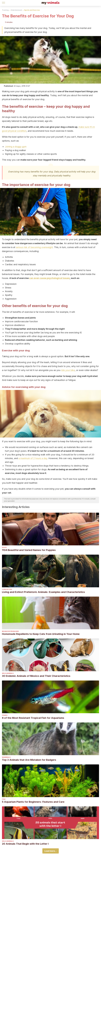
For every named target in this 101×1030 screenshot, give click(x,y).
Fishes (4, 715)
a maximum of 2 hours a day (32, 458)
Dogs (4, 547)
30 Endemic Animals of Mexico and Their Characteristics (36, 675)
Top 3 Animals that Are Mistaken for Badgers (29, 759)
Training (5, 10)
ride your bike (68, 370)
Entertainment (16, 10)
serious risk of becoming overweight (34, 247)
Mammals (6, 757)
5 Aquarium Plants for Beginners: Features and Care (33, 801)
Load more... (50, 851)
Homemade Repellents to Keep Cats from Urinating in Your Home (41, 633)
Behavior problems (10, 631)
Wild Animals (8, 673)
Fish (3, 799)
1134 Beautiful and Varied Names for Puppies (29, 550)
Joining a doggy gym (15, 146)
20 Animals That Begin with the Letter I (25, 843)
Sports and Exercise (32, 10)
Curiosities (7, 589)
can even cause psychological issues (49, 278)
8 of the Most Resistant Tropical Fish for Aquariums (33, 717)
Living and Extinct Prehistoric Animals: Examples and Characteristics (43, 592)
